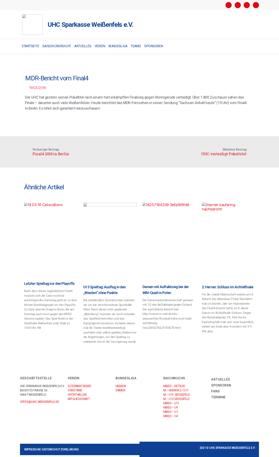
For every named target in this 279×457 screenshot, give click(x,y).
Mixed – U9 (170, 407)
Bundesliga (117, 46)
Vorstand (75, 390)
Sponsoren (153, 46)
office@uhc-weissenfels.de (39, 401)
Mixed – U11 (171, 403)
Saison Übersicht (56, 46)
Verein (100, 46)
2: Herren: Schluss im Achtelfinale (227, 287)
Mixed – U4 (170, 416)
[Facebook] (228, 5)
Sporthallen (77, 394)
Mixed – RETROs (174, 386)
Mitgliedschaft (79, 399)
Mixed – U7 (170, 411)
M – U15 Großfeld (176, 394)
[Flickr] (247, 5)
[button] (255, 46)
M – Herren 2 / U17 (175, 390)
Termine (218, 397)
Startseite (30, 46)
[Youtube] (256, 5)
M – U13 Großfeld (176, 399)
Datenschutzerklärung (60, 449)
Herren (121, 386)
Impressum (32, 449)
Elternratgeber (79, 386)
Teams (136, 46)
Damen (120, 390)
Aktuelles (82, 46)
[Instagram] (238, 5)
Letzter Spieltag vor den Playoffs (49, 283)
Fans (215, 391)
